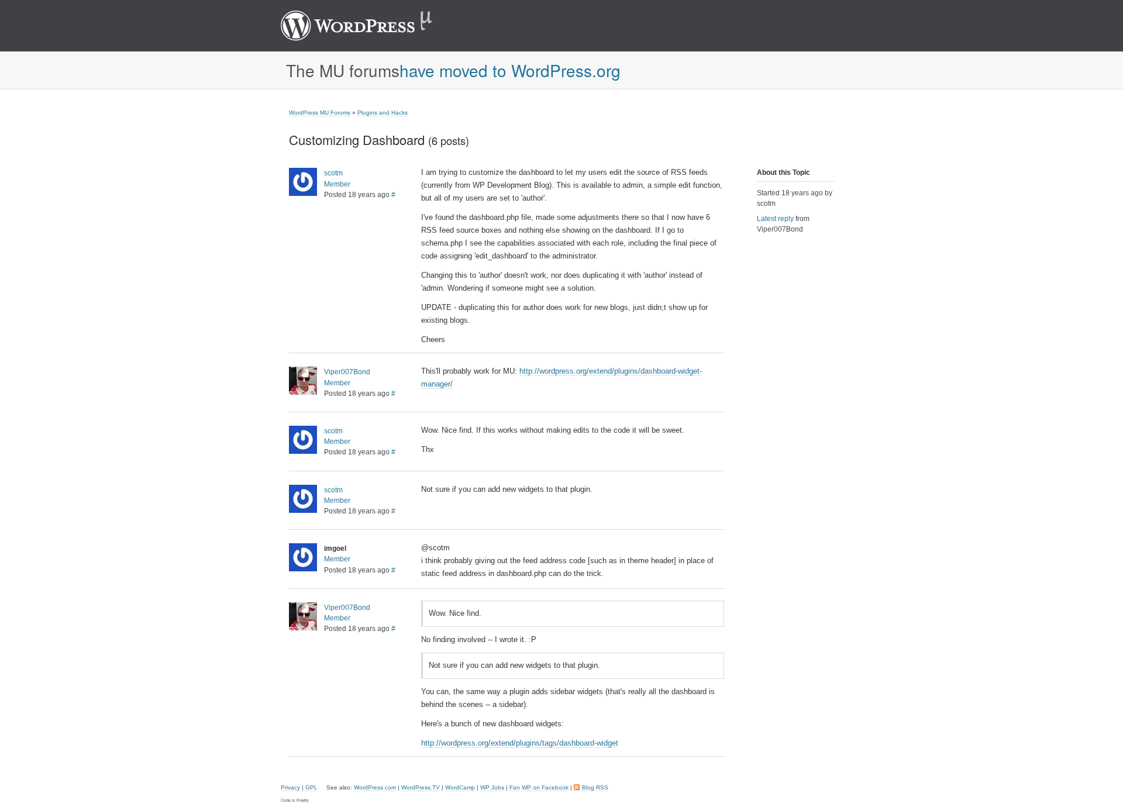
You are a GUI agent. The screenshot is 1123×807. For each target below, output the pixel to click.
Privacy (290, 787)
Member (337, 184)
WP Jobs (492, 787)
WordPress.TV (420, 787)
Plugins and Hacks (382, 112)
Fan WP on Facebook (539, 787)
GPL (311, 787)
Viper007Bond (347, 372)
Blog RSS (595, 787)
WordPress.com (375, 787)
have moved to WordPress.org (510, 70)
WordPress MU (369, 25)
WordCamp (460, 787)
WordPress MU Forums (319, 112)
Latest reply (775, 219)
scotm (333, 173)
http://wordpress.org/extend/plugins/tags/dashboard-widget (519, 743)
